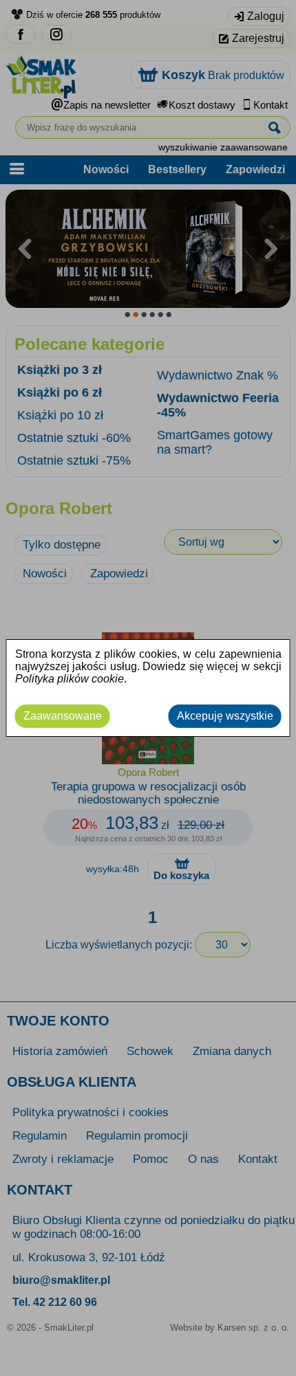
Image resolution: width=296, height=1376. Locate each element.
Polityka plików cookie (69, 679)
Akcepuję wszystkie (225, 716)
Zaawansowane (62, 716)
